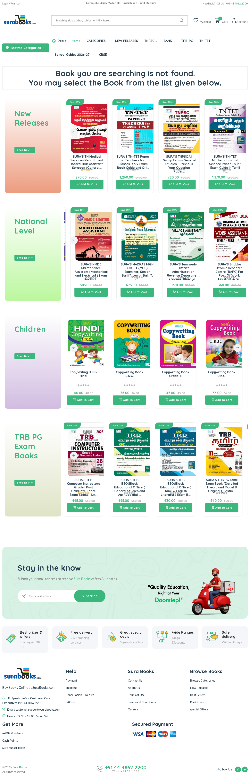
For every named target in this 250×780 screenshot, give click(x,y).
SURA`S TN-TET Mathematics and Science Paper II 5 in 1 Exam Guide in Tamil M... (225, 164)
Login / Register (11, 3)
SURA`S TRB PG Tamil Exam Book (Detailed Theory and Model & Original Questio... (179, 485)
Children (30, 329)
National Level (30, 225)
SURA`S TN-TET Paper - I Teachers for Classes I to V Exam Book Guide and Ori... (132, 162)
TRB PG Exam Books (28, 446)
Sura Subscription (13, 747)
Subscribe (90, 596)
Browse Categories (202, 680)
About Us (134, 687)
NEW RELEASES (126, 41)
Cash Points (10, 740)
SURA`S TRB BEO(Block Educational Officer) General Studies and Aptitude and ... (86, 487)
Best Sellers (197, 695)
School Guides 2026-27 (72, 55)
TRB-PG (187, 41)
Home (75, 41)
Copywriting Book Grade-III (132, 374)
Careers (133, 709)
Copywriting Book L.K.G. (86, 374)
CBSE (103, 55)
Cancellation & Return (80, 695)
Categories (26, 48)
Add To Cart (88, 184)
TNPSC (149, 41)
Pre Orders (197, 702)
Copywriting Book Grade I (225, 374)
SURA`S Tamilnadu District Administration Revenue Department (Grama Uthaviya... (178, 271)
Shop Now (23, 150)
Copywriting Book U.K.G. (179, 374)
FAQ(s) (70, 702)
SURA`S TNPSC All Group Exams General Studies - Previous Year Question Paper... (179, 164)
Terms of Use (136, 695)
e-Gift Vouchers (12, 733)
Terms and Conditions (142, 702)
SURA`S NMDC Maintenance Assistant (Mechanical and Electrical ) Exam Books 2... (86, 271)
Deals (61, 41)
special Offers (199, 709)
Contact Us (135, 680)
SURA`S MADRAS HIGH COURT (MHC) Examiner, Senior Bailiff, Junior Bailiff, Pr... (132, 271)
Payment (71, 680)
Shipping (71, 687)
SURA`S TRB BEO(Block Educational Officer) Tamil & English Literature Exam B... (132, 487)
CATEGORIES (96, 41)
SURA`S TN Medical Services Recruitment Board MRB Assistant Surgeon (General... (86, 162)
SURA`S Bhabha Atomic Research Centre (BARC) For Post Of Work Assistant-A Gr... (225, 271)
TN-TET (205, 41)
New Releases (31, 118)
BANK (168, 41)
